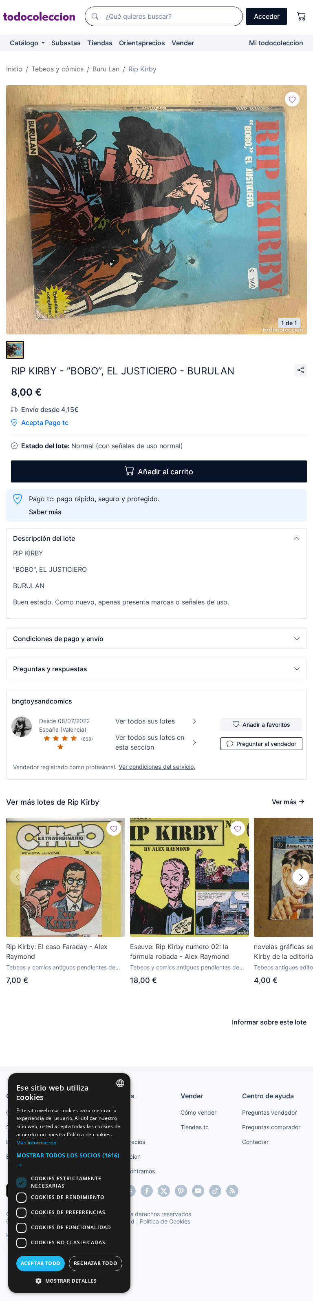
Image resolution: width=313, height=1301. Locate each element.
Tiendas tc (195, 1127)
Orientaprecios (142, 43)
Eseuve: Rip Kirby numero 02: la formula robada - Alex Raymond (179, 951)
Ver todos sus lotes (145, 721)
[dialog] (69, 1183)
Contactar (255, 1141)
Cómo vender (198, 1112)
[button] (156, 538)
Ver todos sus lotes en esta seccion (149, 742)
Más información (36, 1142)
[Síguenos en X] (164, 1191)
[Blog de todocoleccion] (232, 1191)
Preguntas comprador (271, 1127)
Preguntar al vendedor (266, 743)
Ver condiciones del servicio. (157, 766)
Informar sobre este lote (269, 1022)
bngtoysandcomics (42, 701)
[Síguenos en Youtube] (198, 1191)
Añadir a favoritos (266, 724)
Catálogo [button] (25, 43)
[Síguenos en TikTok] (215, 1191)
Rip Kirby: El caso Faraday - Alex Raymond (57, 951)
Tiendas (99, 43)
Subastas (66, 43)
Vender (183, 43)
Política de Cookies (165, 1221)
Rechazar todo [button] (95, 1263)
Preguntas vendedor (269, 1112)
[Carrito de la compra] (301, 16)
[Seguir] (292, 99)
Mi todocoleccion (276, 43)
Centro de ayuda (268, 1096)
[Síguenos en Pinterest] (181, 1191)
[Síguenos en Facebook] (147, 1191)
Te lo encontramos (130, 1171)
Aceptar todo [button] (41, 1263)
